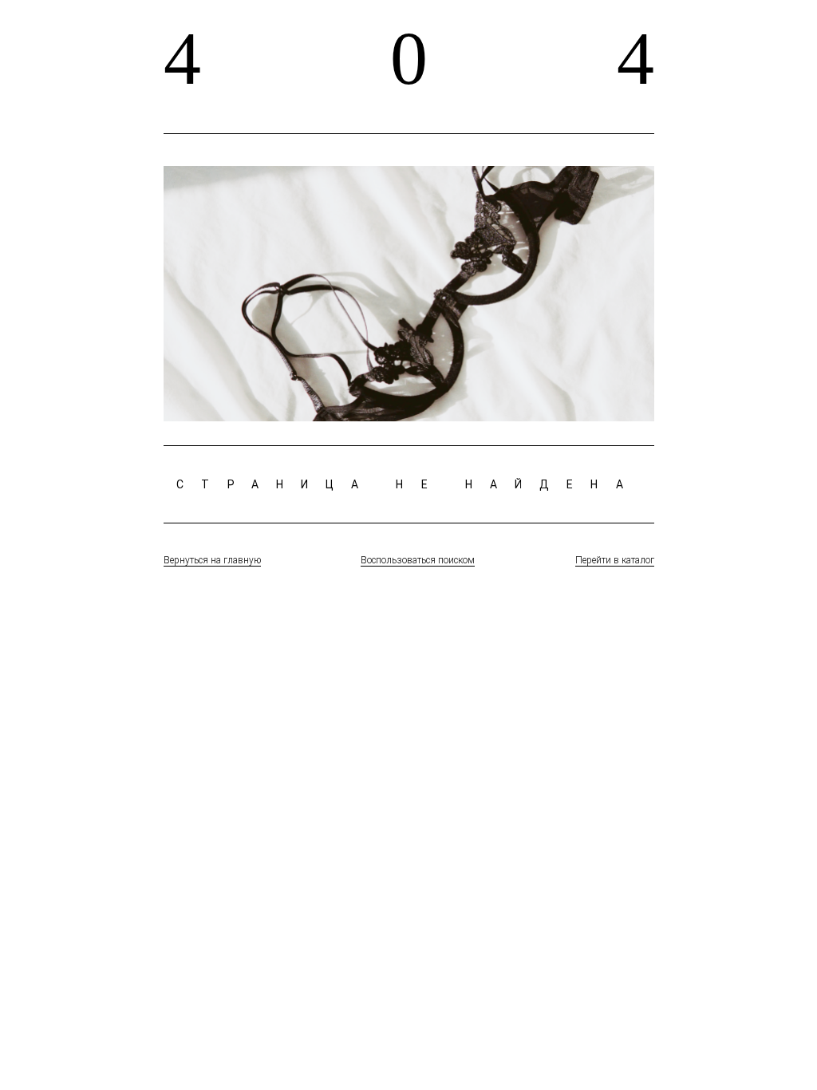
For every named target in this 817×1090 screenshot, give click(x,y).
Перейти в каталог (614, 560)
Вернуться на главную (212, 560)
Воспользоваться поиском (418, 560)
